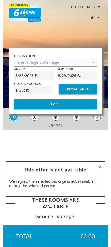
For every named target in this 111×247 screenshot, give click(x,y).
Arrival (20, 69)
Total (24, 236)
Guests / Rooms (27, 84)
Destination (24, 56)
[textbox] (34, 76)
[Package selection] (13, 117)
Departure (66, 69)
